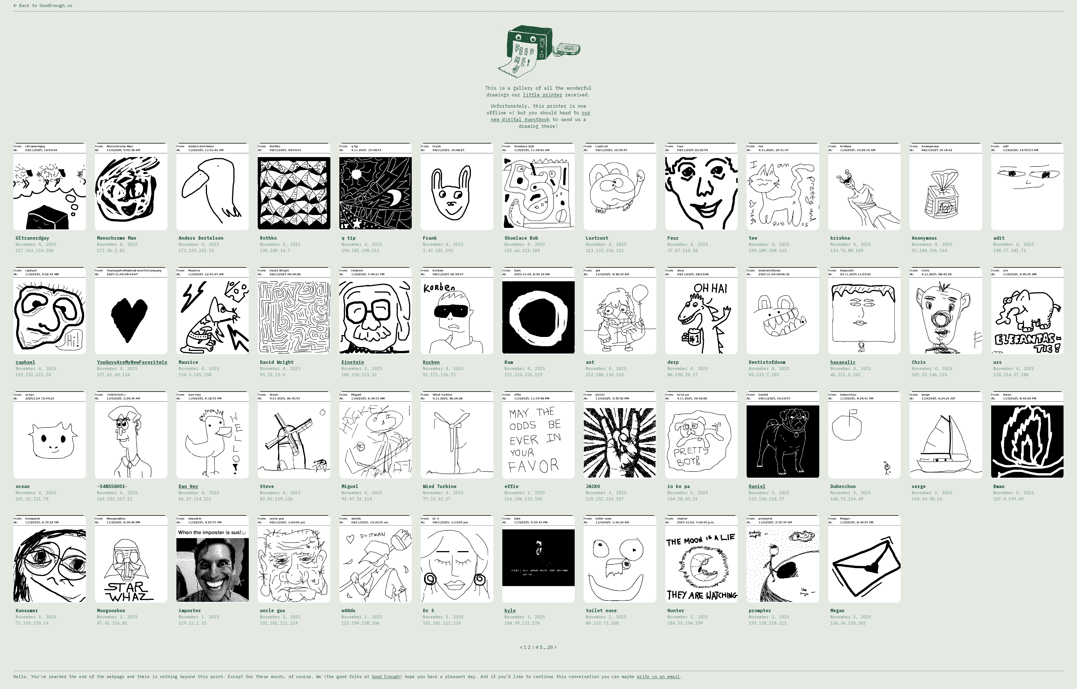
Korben (431, 362)
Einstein (353, 362)
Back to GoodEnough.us (45, 5)
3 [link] (533, 647)
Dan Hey (188, 486)
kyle (510, 610)
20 (550, 647)
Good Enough (386, 676)
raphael (25, 362)
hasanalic (843, 362)
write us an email (658, 676)
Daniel (757, 486)
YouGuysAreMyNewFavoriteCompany (139, 362)
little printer (542, 95)
